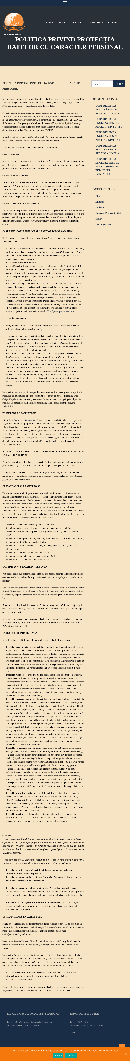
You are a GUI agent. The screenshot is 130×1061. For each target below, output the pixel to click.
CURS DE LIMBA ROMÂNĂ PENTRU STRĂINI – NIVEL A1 (107, 149)
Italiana (99, 207)
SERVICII (77, 22)
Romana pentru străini (108, 213)
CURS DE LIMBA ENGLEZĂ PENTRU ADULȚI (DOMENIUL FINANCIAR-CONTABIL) (108, 166)
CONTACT (113, 22)
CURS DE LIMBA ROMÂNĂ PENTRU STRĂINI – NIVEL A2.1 (108, 109)
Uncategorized (103, 224)
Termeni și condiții (79, 1022)
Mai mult (71, 1055)
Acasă (50, 22)
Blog (97, 196)
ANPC (73, 1032)
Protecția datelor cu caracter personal (87, 1025)
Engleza (99, 201)
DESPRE (62, 22)
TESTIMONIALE (94, 22)
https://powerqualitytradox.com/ (23, 420)
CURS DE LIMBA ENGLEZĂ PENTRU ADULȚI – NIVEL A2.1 (108, 123)
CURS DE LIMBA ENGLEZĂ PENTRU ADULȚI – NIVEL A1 (107, 136)
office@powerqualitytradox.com (60, 311)
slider (98, 218)
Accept (58, 1055)
